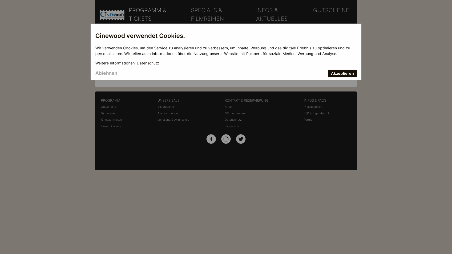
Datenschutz (148, 63)
